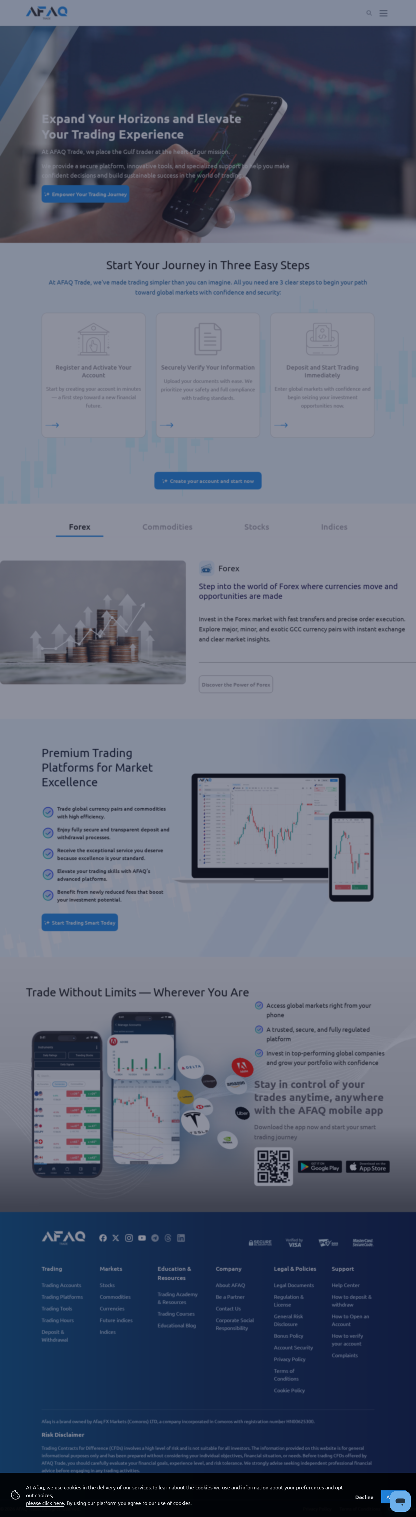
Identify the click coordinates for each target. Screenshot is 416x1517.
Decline (364, 1496)
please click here (45, 1502)
